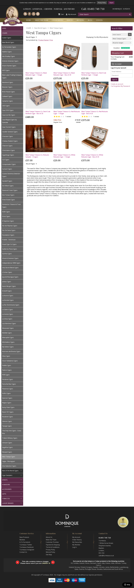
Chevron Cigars (7, 146)
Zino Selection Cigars (9, 466)
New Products (24, 537)
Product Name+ (43, 40)
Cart (62, 14)
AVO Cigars (6, 70)
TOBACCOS (12, 498)
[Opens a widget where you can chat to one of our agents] (127, 585)
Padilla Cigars (6, 365)
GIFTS (12, 494)
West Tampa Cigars (8, 457)
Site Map (49, 555)
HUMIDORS (12, 484)
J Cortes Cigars (7, 272)
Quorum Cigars (7, 398)
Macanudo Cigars (8, 328)
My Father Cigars (8, 347)
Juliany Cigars (6, 282)
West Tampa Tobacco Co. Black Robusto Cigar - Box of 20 (64, 74)
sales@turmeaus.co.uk (106, 556)
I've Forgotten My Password (120, 86)
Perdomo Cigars (7, 379)
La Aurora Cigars (7, 296)
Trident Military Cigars (9, 438)
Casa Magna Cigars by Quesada (9, 121)
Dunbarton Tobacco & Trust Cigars (11, 205)
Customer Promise (52, 542)
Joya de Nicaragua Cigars (10, 277)
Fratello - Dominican (8, 240)
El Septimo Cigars (8, 221)
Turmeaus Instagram (27, 550)
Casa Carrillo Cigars (8, 115)
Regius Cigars (6, 403)
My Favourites (77, 542)
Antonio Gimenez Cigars (10, 61)
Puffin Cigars (6, 393)
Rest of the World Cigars (12, 470)
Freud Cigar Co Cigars (9, 244)
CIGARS (12, 33)
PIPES (12, 28)
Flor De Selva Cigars (8, 230)
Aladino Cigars (7, 52)
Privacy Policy (102, 2)
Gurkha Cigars (7, 254)
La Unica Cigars (7, 319)
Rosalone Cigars (7, 417)
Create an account (117, 84)
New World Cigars (12, 42)
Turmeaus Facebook (27, 547)
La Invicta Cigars (7, 314)
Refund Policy (50, 552)
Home (28, 20)
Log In (74, 547)
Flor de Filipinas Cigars (9, 226)
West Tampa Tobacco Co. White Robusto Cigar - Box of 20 (92, 156)
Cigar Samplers (12, 475)
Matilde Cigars (7, 333)
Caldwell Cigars (7, 96)
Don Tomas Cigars (8, 195)
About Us (49, 537)
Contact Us (23, 552)
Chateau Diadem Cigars (10, 141)
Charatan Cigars (7, 136)
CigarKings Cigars (8, 155)
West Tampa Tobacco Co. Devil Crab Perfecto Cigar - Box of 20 (38, 113)
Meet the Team (41, 20)
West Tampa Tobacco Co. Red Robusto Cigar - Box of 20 (94, 113)
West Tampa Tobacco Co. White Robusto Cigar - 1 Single (64, 156)
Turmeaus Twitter (26, 545)
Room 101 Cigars (7, 412)
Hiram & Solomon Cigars (10, 258)
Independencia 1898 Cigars (11, 263)
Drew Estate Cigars (8, 200)
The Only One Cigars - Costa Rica (11, 432)
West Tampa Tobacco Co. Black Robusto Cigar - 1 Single (36, 74)
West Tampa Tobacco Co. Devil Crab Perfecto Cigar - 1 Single (93, 74)
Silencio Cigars (7, 421)
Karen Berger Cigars (9, 286)
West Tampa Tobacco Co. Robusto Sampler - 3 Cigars (37, 156)
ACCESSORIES (12, 489)
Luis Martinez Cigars (9, 324)
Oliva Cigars (6, 356)
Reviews (80, 20)
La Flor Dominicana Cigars (10, 305)
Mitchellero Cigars (8, 342)
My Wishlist (76, 545)
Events (99, 20)
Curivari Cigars (7, 169)
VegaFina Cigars (7, 447)
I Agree (111, 2)
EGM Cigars (6, 212)
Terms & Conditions (52, 547)
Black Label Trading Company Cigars (12, 76)
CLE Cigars (5, 160)
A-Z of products (25, 542)
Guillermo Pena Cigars (9, 249)
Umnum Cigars (7, 443)
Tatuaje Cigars (7, 426)
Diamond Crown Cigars (9, 190)
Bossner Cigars (7, 87)
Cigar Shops (57, 20)
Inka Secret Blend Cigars (10, 268)
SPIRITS (12, 480)
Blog (90, 20)
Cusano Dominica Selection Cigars (11, 175)
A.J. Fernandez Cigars (9, 47)
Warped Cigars (7, 452)
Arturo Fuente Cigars (9, 66)
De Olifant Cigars (7, 186)
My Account (72, 14)
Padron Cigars (7, 370)
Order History (77, 540)
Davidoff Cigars (7, 181)
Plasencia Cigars (7, 389)
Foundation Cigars (8, 235)
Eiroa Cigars (6, 216)
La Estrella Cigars (8, 300)
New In (70, 20)
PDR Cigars (6, 375)
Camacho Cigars (7, 101)
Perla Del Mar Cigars (9, 384)
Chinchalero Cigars (8, 150)
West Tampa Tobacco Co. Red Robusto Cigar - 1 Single (67, 113)
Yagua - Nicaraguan (8, 461)
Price (51, 40)
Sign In (114, 80)
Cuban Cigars (12, 37)
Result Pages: (30, 164)
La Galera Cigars (7, 310)
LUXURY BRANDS (12, 503)
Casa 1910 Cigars (7, 110)
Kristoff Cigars (7, 291)
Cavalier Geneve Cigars (10, 132)
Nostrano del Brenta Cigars (11, 351)
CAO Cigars (6, 106)
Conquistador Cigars (9, 164)
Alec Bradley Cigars (8, 56)
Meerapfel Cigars (8, 337)
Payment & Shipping (53, 545)
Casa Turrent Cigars (8, 127)
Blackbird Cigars (7, 82)
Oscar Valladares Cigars (10, 361)
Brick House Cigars (8, 92)
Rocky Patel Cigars (8, 407)
